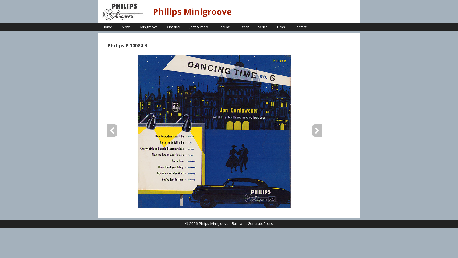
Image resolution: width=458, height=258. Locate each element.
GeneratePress (260, 223)
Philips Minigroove (192, 11)
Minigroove (148, 27)
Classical (173, 27)
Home (107, 27)
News (126, 27)
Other (244, 27)
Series (262, 27)
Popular (224, 27)
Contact (300, 27)
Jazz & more (199, 27)
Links (281, 27)
